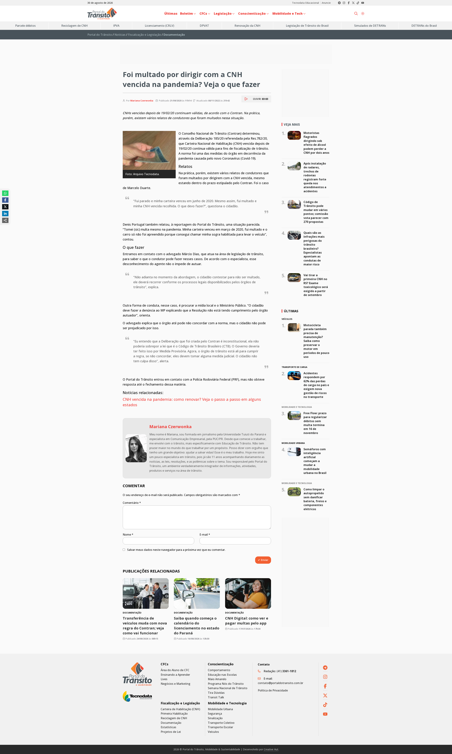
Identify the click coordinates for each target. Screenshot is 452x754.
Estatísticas (168, 727)
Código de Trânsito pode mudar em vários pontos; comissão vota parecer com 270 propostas (316, 212)
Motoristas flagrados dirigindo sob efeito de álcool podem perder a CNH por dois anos (316, 143)
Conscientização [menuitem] (252, 13)
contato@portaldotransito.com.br (280, 683)
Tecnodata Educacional (305, 3)
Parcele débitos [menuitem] (25, 26)
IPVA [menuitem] (116, 26)
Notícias (120, 35)
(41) (286, 671)
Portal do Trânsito (99, 35)
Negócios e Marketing (175, 683)
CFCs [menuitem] (203, 13)
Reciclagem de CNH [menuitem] (74, 26)
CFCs (164, 664)
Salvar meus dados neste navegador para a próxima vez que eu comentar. (176, 550)
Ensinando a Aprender (175, 674)
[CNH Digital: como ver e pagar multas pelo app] (248, 593)
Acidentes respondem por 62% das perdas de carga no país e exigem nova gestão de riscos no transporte (316, 385)
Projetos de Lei (171, 732)
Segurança (215, 713)
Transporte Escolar (220, 727)
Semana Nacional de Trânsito (227, 688)
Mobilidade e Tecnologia (227, 703)
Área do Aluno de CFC (175, 670)
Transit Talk (216, 697)
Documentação (171, 722)
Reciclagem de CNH (174, 718)
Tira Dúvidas (216, 692)
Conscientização (221, 664)
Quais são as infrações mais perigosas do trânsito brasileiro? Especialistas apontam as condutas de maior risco (314, 248)
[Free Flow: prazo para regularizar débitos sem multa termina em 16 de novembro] (294, 415)
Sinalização (215, 718)
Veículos (213, 732)
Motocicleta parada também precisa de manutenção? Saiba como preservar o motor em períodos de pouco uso (316, 341)
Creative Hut (271, 749)
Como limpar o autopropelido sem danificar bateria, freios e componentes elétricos (315, 499)
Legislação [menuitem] (223, 13)
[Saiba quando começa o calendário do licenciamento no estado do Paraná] (197, 593)
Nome (128, 534)
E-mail (205, 534)
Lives (164, 679)
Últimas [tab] (291, 311)
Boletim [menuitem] (186, 13)
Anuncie (326, 3)
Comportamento (219, 670)
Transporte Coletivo (221, 722)
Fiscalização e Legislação (144, 35)
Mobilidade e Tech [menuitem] (287, 13)
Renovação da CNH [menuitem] (247, 26)
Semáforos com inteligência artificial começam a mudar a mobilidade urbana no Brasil (315, 461)
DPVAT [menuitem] (204, 26)
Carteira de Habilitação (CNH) (180, 709)
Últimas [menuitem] (170, 13)
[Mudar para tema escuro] (363, 14)
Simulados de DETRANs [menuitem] (370, 26)
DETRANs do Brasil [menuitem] (424, 26)
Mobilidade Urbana (220, 709)
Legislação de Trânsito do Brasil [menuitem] (307, 26)
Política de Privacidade (273, 690)
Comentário (132, 503)
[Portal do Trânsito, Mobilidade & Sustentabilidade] (137, 674)
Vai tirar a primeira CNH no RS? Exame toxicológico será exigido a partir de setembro (316, 285)
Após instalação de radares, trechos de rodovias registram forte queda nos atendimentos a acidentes (315, 177)
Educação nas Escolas (222, 674)
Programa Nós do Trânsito (226, 683)
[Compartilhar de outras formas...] (5, 220)
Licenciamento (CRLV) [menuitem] (159, 26)
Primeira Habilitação (174, 713)
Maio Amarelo (217, 679)
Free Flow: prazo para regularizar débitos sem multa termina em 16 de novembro (315, 423)
